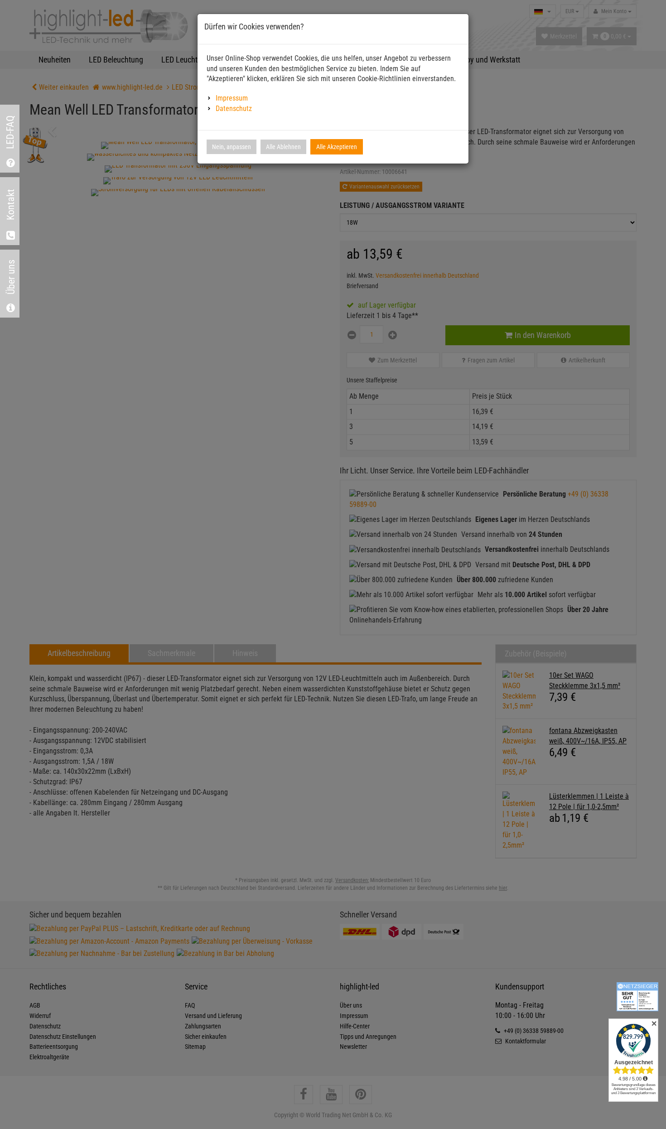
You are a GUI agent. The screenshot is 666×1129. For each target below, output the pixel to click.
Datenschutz (234, 108)
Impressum (232, 98)
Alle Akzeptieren (336, 146)
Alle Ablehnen (283, 146)
